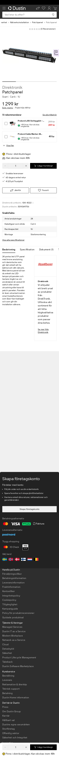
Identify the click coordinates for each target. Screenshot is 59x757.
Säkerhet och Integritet (14, 737)
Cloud (5, 644)
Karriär (6, 715)
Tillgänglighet (9, 604)
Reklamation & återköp (14, 684)
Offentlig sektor (10, 733)
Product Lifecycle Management (19, 657)
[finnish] (23, 559)
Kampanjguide (10, 608)
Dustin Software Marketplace (18, 666)
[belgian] (36, 559)
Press (5, 707)
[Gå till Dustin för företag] (17, 8)
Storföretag (8, 728)
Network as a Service (13, 640)
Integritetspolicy (11, 595)
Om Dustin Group (11, 711)
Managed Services (12, 627)
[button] (38, 8)
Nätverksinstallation (19, 22)
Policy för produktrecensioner (18, 613)
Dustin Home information (15, 697)
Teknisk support (11, 688)
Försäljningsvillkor (12, 574)
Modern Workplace (12, 635)
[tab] (10, 249)
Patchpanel (37, 22)
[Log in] (49, 8)
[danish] (17, 559)
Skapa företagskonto (30, 509)
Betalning (7, 693)
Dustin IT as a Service (13, 631)
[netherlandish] (29, 559)
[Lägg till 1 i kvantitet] (26, 747)
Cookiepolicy (9, 600)
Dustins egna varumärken (16, 724)
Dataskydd (8, 648)
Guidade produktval (13, 617)
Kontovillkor (8, 591)
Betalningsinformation (14, 578)
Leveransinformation (13, 582)
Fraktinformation (11, 587)
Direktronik (12, 87)
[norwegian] (11, 559)
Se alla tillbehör (50, 115)
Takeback (7, 661)
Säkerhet (7, 653)
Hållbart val (8, 720)
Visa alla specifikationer (13, 240)
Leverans (7, 680)
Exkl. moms (7, 108)
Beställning (8, 675)
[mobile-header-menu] (4, 8)
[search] (53, 15)
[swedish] (4, 559)
